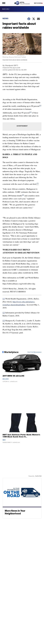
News (5, 18)
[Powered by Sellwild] (38, 476)
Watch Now (38, 3)
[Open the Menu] (4, 3)
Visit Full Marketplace (34, 352)
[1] (40, 105)
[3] (23, 195)
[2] (4, 312)
